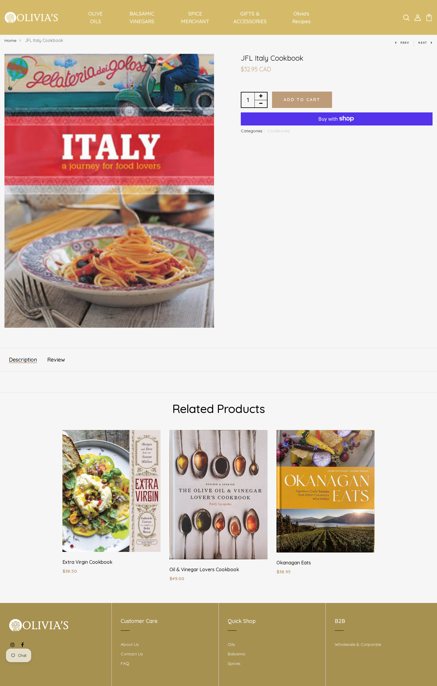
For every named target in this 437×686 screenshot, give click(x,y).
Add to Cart (302, 99)
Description (23, 359)
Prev (404, 42)
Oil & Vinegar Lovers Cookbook (204, 569)
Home (10, 40)
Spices (234, 663)
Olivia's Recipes (301, 17)
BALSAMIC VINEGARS (142, 17)
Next (422, 42)
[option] (111, 506)
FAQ (125, 663)
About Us (130, 644)
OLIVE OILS (95, 17)
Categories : (253, 130)
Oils (231, 644)
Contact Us (132, 654)
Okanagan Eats (293, 563)
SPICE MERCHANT (195, 17)
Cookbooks (278, 130)
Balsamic (237, 654)
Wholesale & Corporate (358, 644)
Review (56, 359)
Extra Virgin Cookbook (87, 562)
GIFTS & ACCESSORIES (250, 17)
